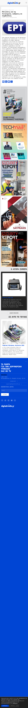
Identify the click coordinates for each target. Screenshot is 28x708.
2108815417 (13, 381)
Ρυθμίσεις (13, 705)
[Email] (15, 400)
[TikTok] (5, 400)
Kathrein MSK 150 (7, 298)
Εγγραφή (5, 394)
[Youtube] (12, 400)
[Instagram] (8, 400)
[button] (26, 2)
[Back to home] (14, 2)
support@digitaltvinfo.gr (13, 384)
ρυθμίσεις (15, 703)
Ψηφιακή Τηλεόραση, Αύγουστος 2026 (13, 345)
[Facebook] (2, 400)
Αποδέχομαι (5, 705)
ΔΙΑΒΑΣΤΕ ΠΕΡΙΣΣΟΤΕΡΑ (14, 313)
